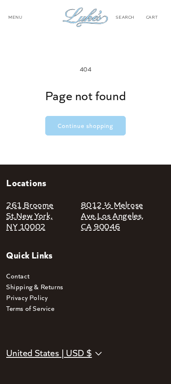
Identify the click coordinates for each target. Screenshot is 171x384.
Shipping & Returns (35, 286)
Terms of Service (30, 308)
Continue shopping (85, 125)
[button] (125, 17)
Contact (17, 275)
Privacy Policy (27, 297)
